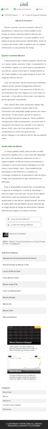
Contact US (25, 426)
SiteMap (36, 426)
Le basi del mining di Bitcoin (22, 225)
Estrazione (7, 409)
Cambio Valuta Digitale (12, 405)
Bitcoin (5, 396)
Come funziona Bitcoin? (20, 219)
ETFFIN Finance (11, 15)
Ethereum (6, 401)
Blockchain (7, 392)
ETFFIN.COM (24, 424)
